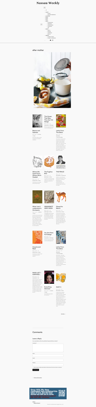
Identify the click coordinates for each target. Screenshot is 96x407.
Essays (39, 180)
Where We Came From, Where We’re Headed (36, 174)
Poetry (34, 213)
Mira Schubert (58, 290)
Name (33, 353)
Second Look (64, 175)
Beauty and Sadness (36, 131)
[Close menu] (45, 7)
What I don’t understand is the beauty (36, 208)
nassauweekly (46, 125)
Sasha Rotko (58, 252)
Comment (34, 343)
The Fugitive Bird (48, 172)
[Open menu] (41, 24)
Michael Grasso (34, 252)
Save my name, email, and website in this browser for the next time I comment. (48, 367)
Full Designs (51, 125)
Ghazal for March (59, 207)
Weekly (54, 3)
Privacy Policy (37, 403)
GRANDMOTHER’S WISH (48, 207)
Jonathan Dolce (34, 180)
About (33, 401)
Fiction (50, 211)
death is (58, 287)
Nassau (42, 3)
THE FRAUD (60, 172)
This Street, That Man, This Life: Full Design (48, 119)
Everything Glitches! (47, 288)
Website (33, 362)
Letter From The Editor (60, 131)
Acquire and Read (36, 248)
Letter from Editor (60, 137)
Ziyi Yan (39, 134)
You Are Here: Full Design (49, 233)
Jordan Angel (46, 211)
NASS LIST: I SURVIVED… (36, 273)
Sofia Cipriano (58, 175)
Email (33, 358)
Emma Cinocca (58, 211)
